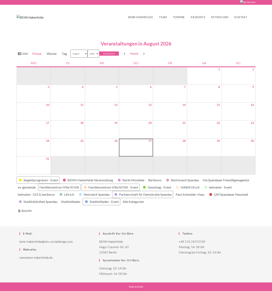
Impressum (136, 286)
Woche (52, 53)
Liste (25, 54)
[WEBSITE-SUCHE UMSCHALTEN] (254, 17)
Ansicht (27, 210)
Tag (64, 53)
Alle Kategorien (133, 201)
